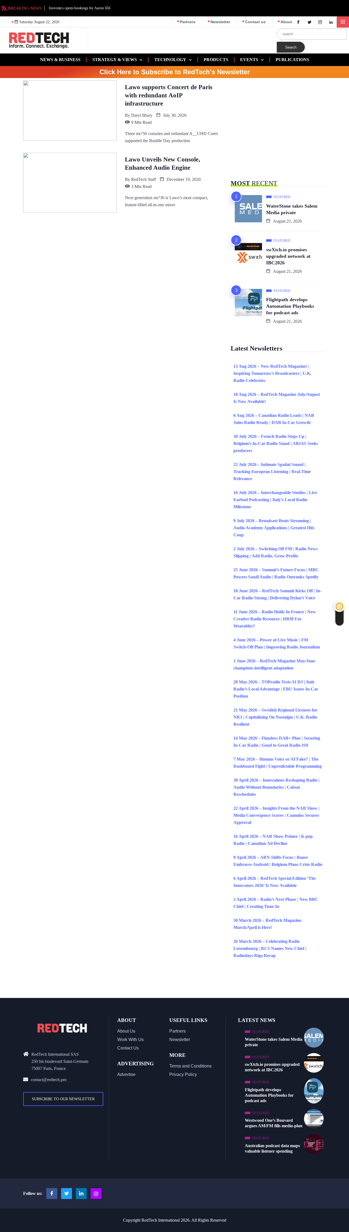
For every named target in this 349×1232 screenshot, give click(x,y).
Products (216, 59)
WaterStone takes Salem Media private (291, 209)
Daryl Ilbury (141, 115)
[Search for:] (312, 34)
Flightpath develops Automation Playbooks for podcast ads (290, 306)
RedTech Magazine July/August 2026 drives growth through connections (173, 8)
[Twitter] (310, 22)
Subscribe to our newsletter (63, 1099)
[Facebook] (299, 22)
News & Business (60, 59)
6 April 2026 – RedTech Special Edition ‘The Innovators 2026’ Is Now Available (274, 882)
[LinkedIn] (331, 22)
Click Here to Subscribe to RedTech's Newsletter (175, 72)
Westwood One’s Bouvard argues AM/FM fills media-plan (273, 1123)
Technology (170, 59)
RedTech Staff (143, 179)
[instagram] (321, 22)
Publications (292, 59)
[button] (343, 22)
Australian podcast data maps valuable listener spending (272, 1148)
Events (249, 59)
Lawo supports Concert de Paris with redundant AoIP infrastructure (168, 95)
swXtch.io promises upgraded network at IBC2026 (288, 256)
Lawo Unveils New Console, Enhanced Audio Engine (162, 163)
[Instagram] (96, 1193)
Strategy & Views (114, 59)
